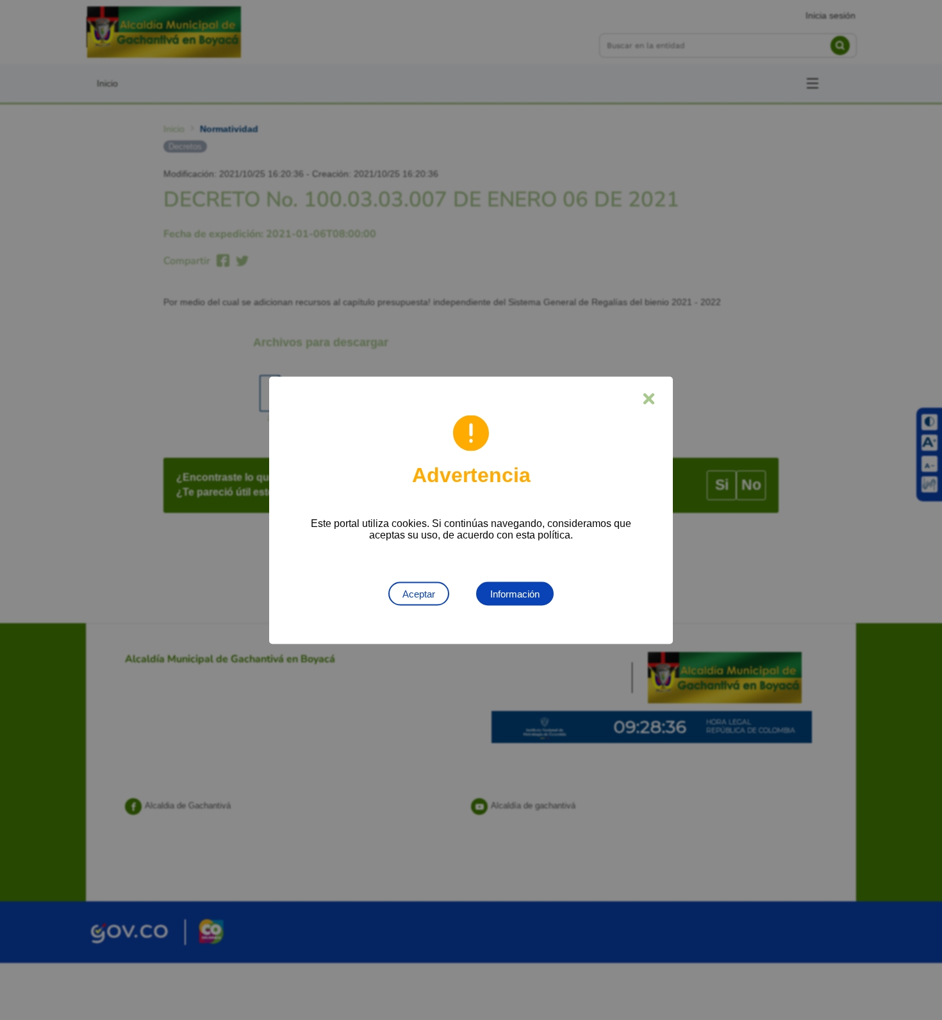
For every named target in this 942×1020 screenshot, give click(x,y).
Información (515, 593)
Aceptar (418, 593)
